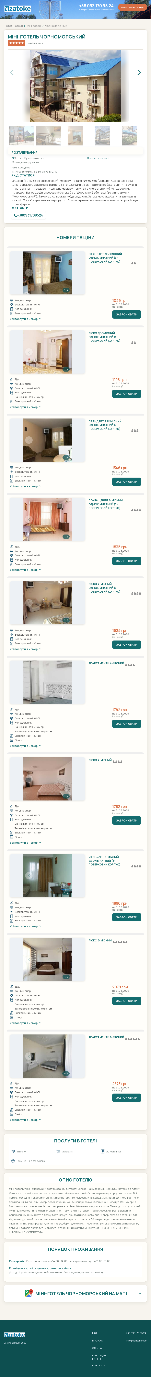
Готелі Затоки (14, 26)
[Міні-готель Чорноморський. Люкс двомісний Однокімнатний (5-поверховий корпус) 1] (47, 352)
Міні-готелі (34, 26)
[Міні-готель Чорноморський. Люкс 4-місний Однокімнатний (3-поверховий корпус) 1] (47, 602)
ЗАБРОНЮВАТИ (126, 314)
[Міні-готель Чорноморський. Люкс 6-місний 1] (47, 959)
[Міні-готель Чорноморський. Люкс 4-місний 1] (47, 778)
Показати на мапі (98, 158)
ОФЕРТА (97, 1348)
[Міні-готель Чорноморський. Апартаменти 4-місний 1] (47, 682)
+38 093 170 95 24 (96, 6)
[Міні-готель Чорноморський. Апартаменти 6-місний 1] (47, 1056)
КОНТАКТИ (99, 1365)
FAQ (94, 1333)
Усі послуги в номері (24, 319)
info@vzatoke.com (136, 1340)
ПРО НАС (97, 1340)
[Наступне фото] (66, 273)
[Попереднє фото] (29, 273)
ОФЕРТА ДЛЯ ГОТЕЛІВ (99, 1357)
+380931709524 (30, 215)
